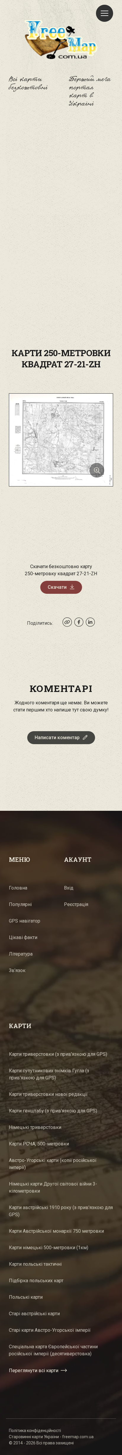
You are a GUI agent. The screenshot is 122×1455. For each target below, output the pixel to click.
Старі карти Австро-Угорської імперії (50, 1330)
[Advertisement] (61, 186)
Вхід (68, 888)
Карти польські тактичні (35, 1264)
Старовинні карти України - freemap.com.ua (51, 1436)
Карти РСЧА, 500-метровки (39, 1144)
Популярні (20, 904)
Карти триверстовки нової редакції (48, 1094)
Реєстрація (76, 904)
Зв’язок (17, 970)
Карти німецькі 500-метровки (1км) (48, 1247)
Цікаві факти (23, 937)
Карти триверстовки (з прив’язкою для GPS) (58, 1054)
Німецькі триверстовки (35, 1127)
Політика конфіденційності (35, 1430)
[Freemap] (61, 39)
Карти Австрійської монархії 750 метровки (56, 1231)
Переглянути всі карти (33, 1370)
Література (21, 954)
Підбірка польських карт (36, 1280)
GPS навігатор (24, 921)
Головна (18, 888)
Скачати (57, 587)
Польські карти (26, 1297)
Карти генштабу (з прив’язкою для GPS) (53, 1111)
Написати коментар (57, 737)
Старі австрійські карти (34, 1313)
